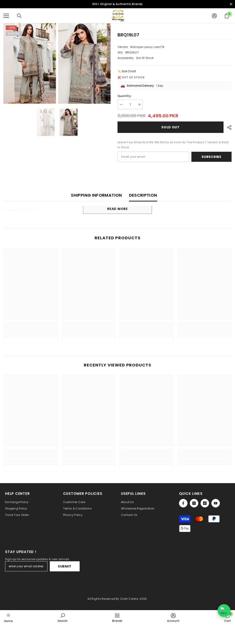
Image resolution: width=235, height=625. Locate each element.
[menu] (6, 16)
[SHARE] (228, 127)
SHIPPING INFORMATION (96, 195)
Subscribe (211, 156)
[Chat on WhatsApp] (224, 610)
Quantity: (124, 96)
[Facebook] (183, 503)
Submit (65, 566)
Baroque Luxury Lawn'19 (147, 47)
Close (231, 4)
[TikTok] (205, 503)
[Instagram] (194, 503)
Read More (117, 208)
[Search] (19, 16)
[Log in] (214, 16)
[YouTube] (215, 503)
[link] (31, 328)
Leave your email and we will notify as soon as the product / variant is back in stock (173, 144)
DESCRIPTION (143, 195)
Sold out (170, 127)
